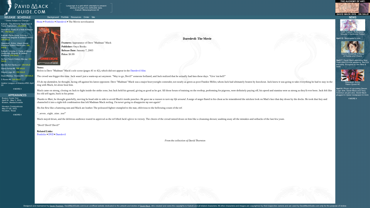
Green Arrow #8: (13, 68)
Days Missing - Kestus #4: (17, 76)
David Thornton (56, 206)
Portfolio (49, 21)
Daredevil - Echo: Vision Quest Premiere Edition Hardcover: (15, 45)
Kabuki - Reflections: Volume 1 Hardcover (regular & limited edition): (17, 37)
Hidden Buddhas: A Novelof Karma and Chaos (352, 55)
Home (40, 21)
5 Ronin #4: (11, 79)
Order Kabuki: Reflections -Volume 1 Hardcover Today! (353, 33)
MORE (17, 89)
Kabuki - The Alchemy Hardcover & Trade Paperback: (16, 25)
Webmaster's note (353, 38)
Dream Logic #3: (13, 72)
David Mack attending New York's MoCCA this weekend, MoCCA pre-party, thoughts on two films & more (352, 63)
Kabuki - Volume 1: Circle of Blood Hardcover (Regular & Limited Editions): (16, 53)
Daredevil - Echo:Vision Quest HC (352, 83)
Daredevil (61, 21)
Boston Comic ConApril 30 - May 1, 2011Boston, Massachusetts (12, 100)
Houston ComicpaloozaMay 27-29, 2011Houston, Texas (12, 108)
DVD (51, 134)
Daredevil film (137, 70)
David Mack (145, 206)
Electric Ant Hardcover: (15, 65)
